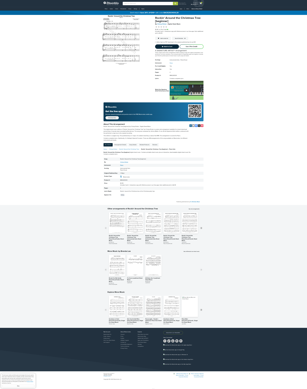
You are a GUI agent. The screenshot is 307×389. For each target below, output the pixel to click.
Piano (106, 8)
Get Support (107, 342)
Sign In (196, 2)
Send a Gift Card (182, 4)
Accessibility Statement (126, 344)
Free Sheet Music (142, 342)
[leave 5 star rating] (166, 27)
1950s (122, 195)
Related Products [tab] (144, 144)
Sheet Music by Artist (143, 334)
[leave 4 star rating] (164, 27)
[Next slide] (201, 228)
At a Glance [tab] (108, 144)
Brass (130, 8)
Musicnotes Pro (182, 3)
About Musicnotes (126, 332)
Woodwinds (123, 8)
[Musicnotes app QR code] (195, 111)
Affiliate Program (125, 340)
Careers (123, 334)
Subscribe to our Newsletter (173, 332)
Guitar (111, 8)
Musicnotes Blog (142, 336)
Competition (141, 346)
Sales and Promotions (143, 340)
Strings (135, 8)
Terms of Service (125, 346)
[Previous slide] (106, 228)
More (188, 9)
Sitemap (140, 344)
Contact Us (123, 342)
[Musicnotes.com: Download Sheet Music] (111, 3)
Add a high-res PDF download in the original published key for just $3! (176, 42)
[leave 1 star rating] (156, 27)
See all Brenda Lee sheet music (191, 251)
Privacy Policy (124, 348)
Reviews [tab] (155, 144)
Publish (122, 338)
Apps (181, 8)
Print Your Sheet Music (109, 340)
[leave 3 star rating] (161, 27)
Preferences (107, 338)
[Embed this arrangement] (190, 125)
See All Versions (179, 38)
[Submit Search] (175, 3)
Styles (142, 8)
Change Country (107, 376)
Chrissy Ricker (162, 24)
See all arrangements (194, 209)
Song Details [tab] (132, 144)
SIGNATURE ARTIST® (143, 338)
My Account (194, 4)
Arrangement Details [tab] (120, 144)
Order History (107, 336)
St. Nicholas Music (195, 201)
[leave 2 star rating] (159, 27)
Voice (116, 8)
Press (122, 336)
